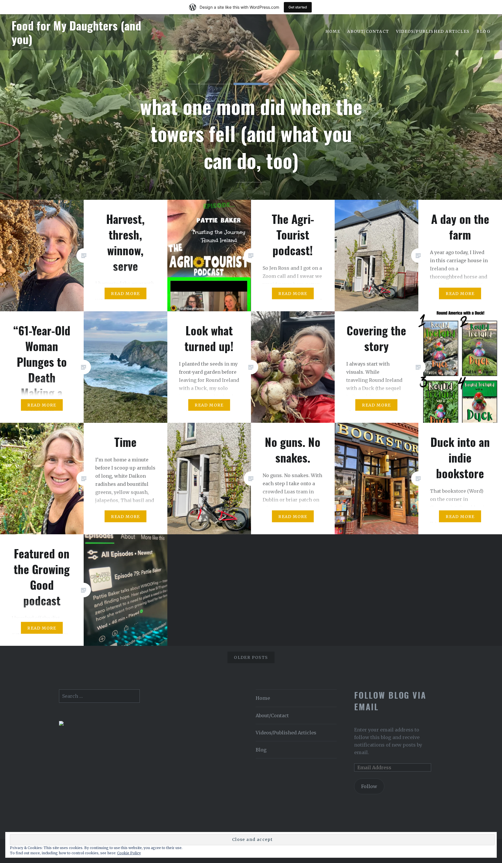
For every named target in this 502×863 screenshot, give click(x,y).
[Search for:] (99, 696)
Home (332, 31)
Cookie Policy (129, 853)
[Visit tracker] (61, 724)
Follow (369, 786)
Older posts (251, 657)
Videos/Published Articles (432, 31)
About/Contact (368, 31)
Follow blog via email (390, 700)
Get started (297, 7)
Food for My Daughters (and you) (76, 32)
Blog (483, 31)
